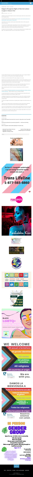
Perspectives (9, 470)
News (8, 6)
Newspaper (27, 470)
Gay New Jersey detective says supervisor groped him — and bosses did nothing (15, 122)
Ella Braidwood (5, 13)
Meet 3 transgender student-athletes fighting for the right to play (12, 125)
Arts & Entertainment (20, 470)
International (4, 6)
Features (13, 470)
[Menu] (1, 1)
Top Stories (11, 6)
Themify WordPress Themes (20, 474)
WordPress (14, 474)
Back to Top (16, 466)
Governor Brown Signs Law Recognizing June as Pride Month (25, 130)
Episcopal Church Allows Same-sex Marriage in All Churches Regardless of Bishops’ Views (8, 130)
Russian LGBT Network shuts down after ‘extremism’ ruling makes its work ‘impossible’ (16, 119)
